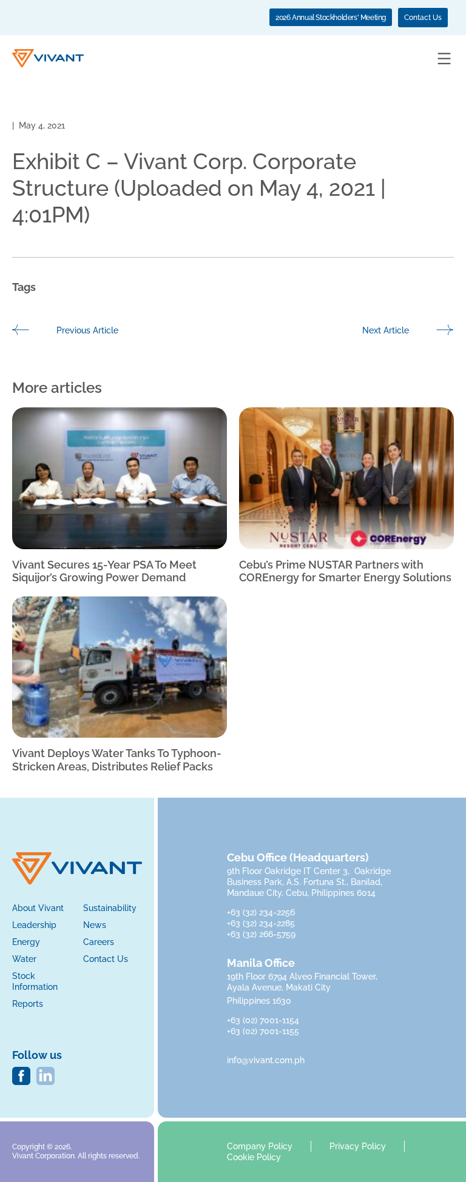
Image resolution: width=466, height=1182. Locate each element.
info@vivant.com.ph (266, 1060)
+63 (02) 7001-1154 (263, 1020)
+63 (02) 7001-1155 (263, 1031)
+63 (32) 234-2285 (262, 923)
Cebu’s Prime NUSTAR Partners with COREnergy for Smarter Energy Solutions (345, 571)
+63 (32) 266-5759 (261, 934)
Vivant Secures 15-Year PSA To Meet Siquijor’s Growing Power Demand (104, 571)
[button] (444, 59)
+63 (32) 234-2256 (262, 912)
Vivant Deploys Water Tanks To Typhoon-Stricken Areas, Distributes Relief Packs (116, 760)
